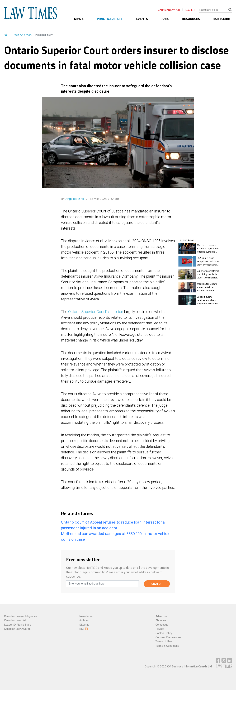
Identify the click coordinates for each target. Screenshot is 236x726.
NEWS (78, 18)
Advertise (161, 616)
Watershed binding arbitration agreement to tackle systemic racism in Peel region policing (208, 248)
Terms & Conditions (167, 645)
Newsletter (86, 616)
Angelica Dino (74, 199)
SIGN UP (157, 583)
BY (72, 199)
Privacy (159, 628)
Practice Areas (22, 35)
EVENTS (142, 18)
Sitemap (84, 624)
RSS (82, 628)
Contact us (161, 624)
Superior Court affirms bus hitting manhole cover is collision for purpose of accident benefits (208, 274)
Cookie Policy (163, 633)
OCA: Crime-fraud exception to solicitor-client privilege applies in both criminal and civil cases (208, 261)
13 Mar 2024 (98, 199)
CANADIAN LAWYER (169, 9)
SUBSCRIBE (221, 18)
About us (160, 620)
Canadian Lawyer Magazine (20, 616)
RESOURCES (191, 18)
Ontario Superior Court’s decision (95, 312)
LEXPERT (191, 9)
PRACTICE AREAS (109, 18)
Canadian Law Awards (17, 628)
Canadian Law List (15, 620)
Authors (84, 620)
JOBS (165, 18)
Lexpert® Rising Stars (17, 624)
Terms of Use (163, 641)
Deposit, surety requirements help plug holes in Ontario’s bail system (208, 300)
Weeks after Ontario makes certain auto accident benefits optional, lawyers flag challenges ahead (208, 287)
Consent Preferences (168, 637)
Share (115, 199)
